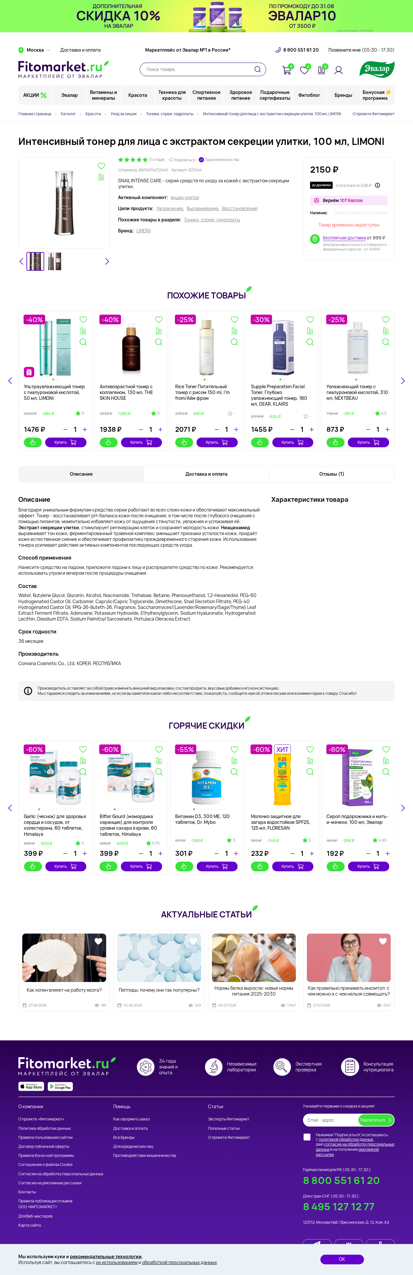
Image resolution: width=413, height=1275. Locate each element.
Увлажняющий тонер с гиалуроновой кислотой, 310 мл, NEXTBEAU (357, 392)
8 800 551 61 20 (301, 50)
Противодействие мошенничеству (144, 1155)
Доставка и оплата (80, 50)
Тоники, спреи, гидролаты (212, 220)
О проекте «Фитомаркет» (41, 1119)
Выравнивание (202, 208)
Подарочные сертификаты (275, 95)
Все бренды (124, 1137)
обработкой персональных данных (179, 1262)
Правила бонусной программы (46, 1155)
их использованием (116, 1262)
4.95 (382, 840)
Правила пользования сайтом (45, 1137)
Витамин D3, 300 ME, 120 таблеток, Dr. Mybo (202, 819)
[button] (35, 261)
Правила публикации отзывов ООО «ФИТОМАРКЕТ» (45, 1203)
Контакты (27, 1192)
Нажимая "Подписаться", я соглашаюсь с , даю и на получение (355, 1144)
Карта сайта (29, 1225)
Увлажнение (169, 208)
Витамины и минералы (103, 95)
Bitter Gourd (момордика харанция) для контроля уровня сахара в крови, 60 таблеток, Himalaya (128, 825)
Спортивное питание (206, 95)
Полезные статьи (224, 1128)
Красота (137, 95)
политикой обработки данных (346, 1139)
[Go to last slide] (21, 261)
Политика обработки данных (44, 1128)
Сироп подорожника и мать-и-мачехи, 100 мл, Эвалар (357, 819)
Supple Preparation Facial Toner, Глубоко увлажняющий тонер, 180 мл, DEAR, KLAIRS (279, 395)
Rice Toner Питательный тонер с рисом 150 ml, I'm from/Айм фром (202, 392)
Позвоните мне (361, 50)
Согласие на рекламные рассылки (50, 1183)
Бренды (343, 95)
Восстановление (239, 208)
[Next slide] (107, 261)
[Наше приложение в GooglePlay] (60, 1086)
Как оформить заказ (131, 1119)
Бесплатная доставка (344, 238)
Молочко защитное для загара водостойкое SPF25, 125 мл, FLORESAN (280, 822)
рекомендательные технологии (106, 1256)
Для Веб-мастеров (35, 1216)
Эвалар (69, 95)
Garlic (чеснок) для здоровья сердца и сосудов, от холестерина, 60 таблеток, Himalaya (55, 825)
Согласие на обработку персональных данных (60, 1174)
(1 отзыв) (157, 159)
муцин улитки (185, 197)
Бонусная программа (375, 95)
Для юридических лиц (133, 1146)
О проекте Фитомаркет (374, 113)
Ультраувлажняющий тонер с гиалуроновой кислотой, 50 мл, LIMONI (54, 392)
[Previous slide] (10, 808)
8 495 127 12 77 (339, 1206)
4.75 (155, 843)
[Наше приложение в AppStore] (31, 1086)
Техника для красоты (172, 95)
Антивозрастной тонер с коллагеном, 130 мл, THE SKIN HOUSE (126, 392)
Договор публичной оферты (43, 1146)
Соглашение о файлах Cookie (45, 1164)
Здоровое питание (240, 95)
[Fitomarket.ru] (63, 69)
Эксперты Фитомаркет (228, 1119)
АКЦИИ (31, 95)
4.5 (384, 413)
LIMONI (143, 231)
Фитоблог (309, 95)
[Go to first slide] (403, 808)
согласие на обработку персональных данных (355, 1146)
